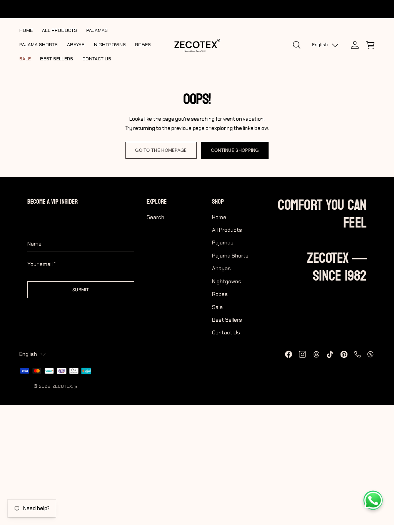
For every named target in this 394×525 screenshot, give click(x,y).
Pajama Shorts (230, 255)
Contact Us (226, 332)
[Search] (296, 45)
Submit (80, 290)
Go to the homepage (161, 150)
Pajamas (223, 242)
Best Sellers (227, 319)
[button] (370, 45)
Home (219, 217)
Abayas (221, 268)
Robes (220, 294)
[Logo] (197, 45)
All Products (227, 229)
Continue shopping (235, 150)
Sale (217, 307)
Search (155, 217)
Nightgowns (226, 281)
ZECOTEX (62, 386)
